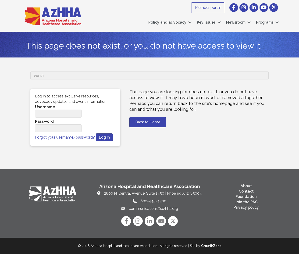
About (246, 186)
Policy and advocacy (167, 22)
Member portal (208, 7)
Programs (265, 22)
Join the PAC (246, 202)
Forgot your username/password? (65, 137)
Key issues (206, 22)
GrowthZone (211, 246)
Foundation (246, 196)
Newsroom (236, 22)
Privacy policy (246, 207)
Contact (246, 191)
